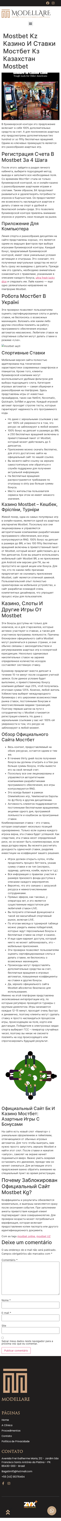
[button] (30, 23)
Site (4, 1325)
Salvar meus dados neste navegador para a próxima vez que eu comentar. (27, 1342)
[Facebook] (47, 3)
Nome (6, 1300)
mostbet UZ (43, 1236)
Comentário (10, 1260)
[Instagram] (53, 3)
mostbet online (26, 1236)
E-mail (6, 1313)
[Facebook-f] (3, 1483)
